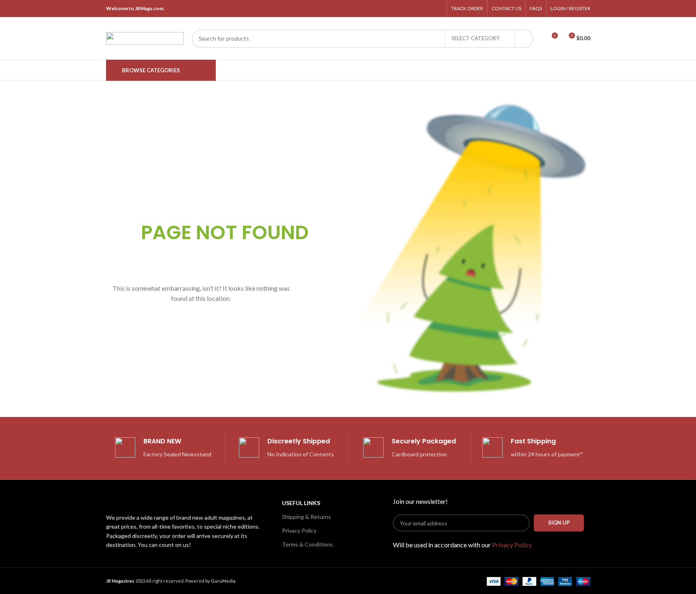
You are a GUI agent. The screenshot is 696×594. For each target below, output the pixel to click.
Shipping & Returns (306, 516)
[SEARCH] (524, 38)
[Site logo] (145, 37)
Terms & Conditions (307, 544)
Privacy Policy (299, 530)
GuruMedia (223, 580)
